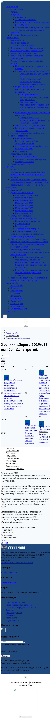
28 (27, 422)
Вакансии (10, 615)
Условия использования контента (17, 562)
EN (25, 322)
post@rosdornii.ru (9, 582)
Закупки (9, 610)
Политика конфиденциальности (21, 607)
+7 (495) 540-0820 (9, 572)
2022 (3, 358)
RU (25, 319)
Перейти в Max (25, 717)
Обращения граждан (15, 602)
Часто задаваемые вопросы (19, 605)
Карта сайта (11, 617)
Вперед (4, 542)
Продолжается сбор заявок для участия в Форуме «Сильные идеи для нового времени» (32, 434)
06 (7, 377)
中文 (26, 325)
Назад (4, 540)
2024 (3, 363)
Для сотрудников (14, 612)
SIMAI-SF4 (5, 672)
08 (41, 372)
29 (41, 424)
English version (12, 620)
